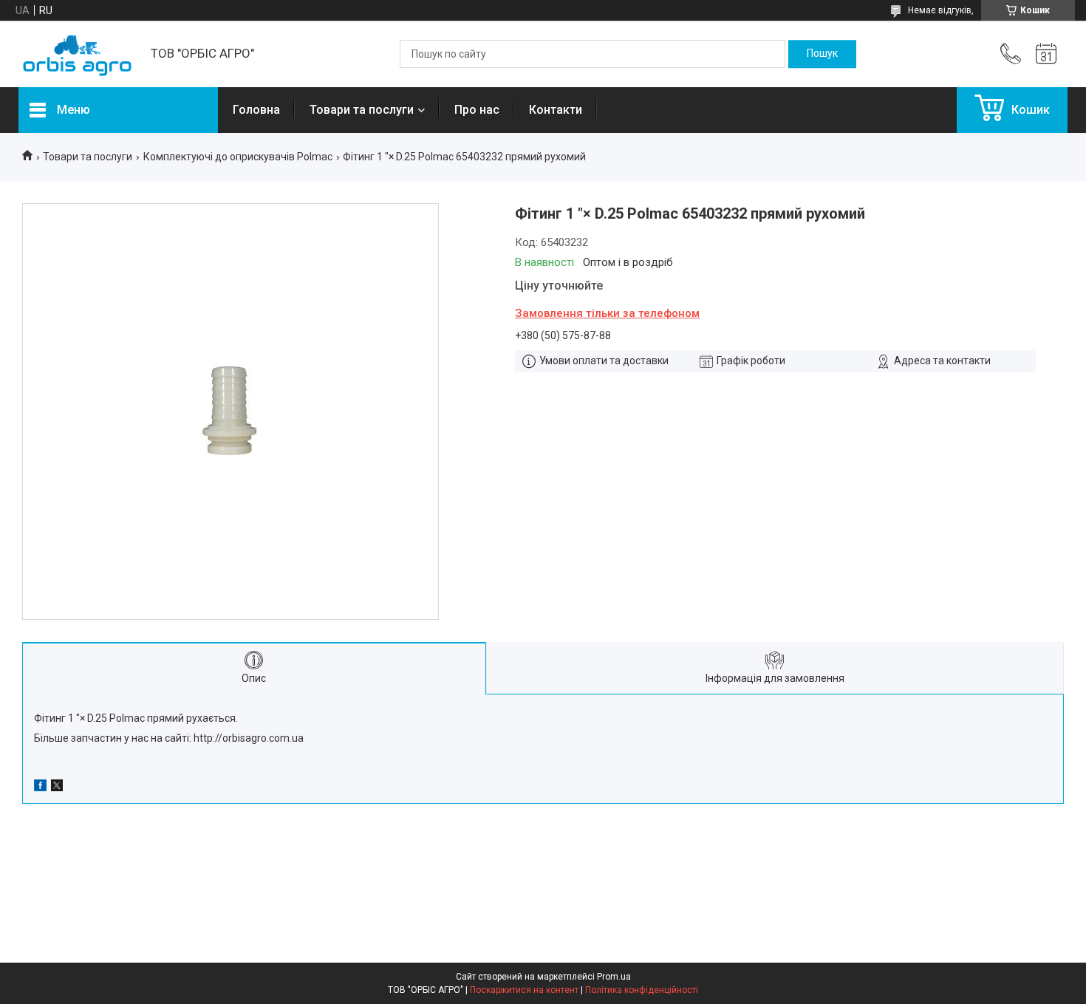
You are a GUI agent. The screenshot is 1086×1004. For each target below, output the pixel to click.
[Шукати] (822, 54)
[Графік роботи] (1046, 54)
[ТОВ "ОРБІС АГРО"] (77, 54)
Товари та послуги (362, 110)
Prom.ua (614, 976)
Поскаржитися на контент (524, 990)
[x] (57, 787)
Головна (256, 110)
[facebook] (40, 787)
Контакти (555, 110)
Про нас (476, 110)
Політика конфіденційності (641, 990)
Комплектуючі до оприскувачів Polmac (237, 157)
